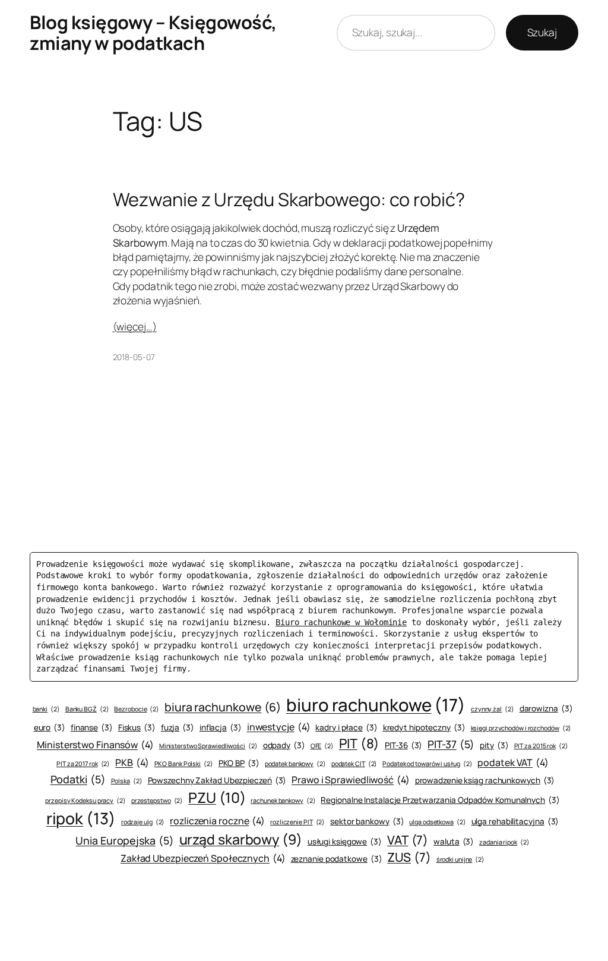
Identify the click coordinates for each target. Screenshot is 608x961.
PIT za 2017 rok (83, 764)
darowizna (546, 708)
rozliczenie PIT (297, 822)
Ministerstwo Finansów (95, 744)
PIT (359, 743)
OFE (322, 746)
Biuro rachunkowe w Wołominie (341, 622)
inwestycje (279, 726)
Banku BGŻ (87, 709)
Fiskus (137, 727)
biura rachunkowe (222, 707)
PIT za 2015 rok (541, 746)
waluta (453, 841)
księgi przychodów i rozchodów (521, 728)
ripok (81, 818)
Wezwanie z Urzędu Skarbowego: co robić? (289, 199)
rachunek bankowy (283, 800)
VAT (407, 839)
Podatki (78, 779)
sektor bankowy (367, 821)
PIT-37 (451, 744)
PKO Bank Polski (183, 764)
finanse (92, 727)
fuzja (177, 727)
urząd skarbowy (240, 839)
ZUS (408, 857)
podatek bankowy (295, 764)
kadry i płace (346, 727)
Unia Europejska (124, 840)
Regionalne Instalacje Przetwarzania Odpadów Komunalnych (440, 800)
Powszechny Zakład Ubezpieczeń (217, 780)
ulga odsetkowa (437, 822)
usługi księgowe (345, 841)
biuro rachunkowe (376, 705)
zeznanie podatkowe (336, 858)
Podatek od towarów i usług (427, 764)
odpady (284, 745)
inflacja (221, 727)
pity (494, 745)
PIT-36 (403, 745)
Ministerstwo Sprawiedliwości (208, 746)
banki (46, 709)
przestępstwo (157, 800)
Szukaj (542, 32)
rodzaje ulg (143, 822)
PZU (216, 797)
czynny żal (492, 709)
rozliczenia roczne (217, 820)
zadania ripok (504, 842)
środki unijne (460, 859)
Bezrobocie (136, 709)
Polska (126, 781)
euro (49, 727)
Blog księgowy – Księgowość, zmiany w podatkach (153, 32)
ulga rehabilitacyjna (515, 821)
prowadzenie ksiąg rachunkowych (485, 780)
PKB (131, 762)
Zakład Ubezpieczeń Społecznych (203, 858)
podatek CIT (354, 764)
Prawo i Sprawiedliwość (351, 779)
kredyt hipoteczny (424, 727)
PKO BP (238, 763)
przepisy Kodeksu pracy (85, 800)
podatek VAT (513, 762)
